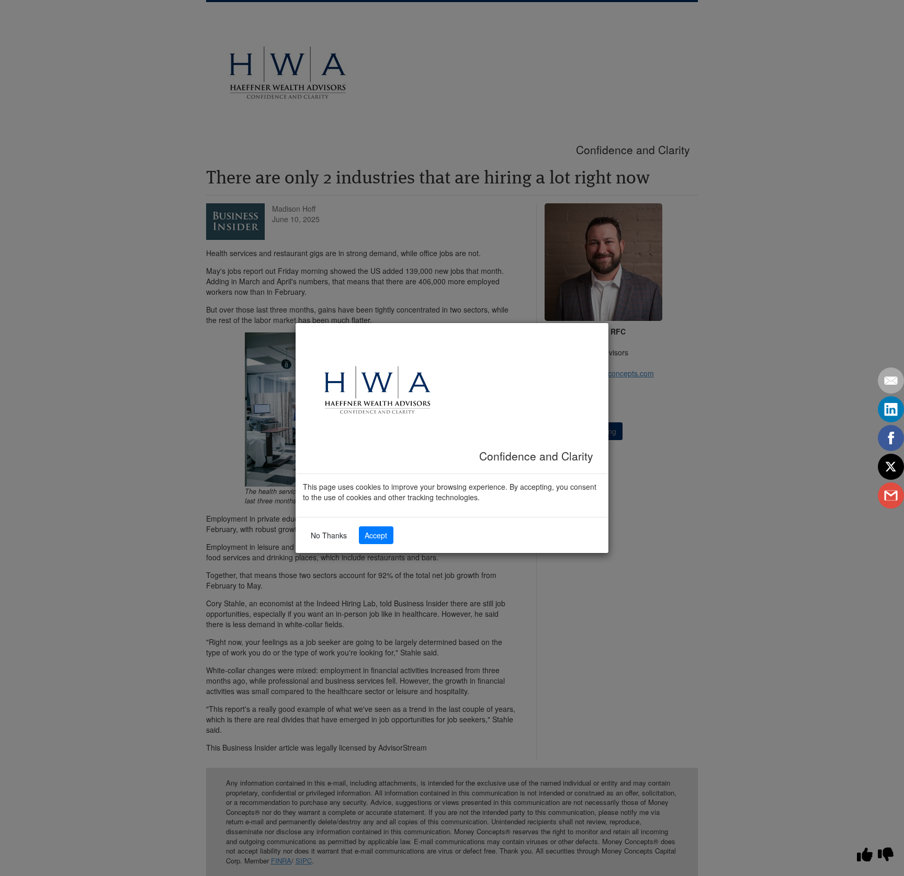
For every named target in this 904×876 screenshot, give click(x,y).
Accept (376, 535)
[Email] (891, 380)
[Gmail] (891, 495)
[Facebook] (891, 438)
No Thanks (329, 535)
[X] (891, 467)
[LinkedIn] (891, 409)
